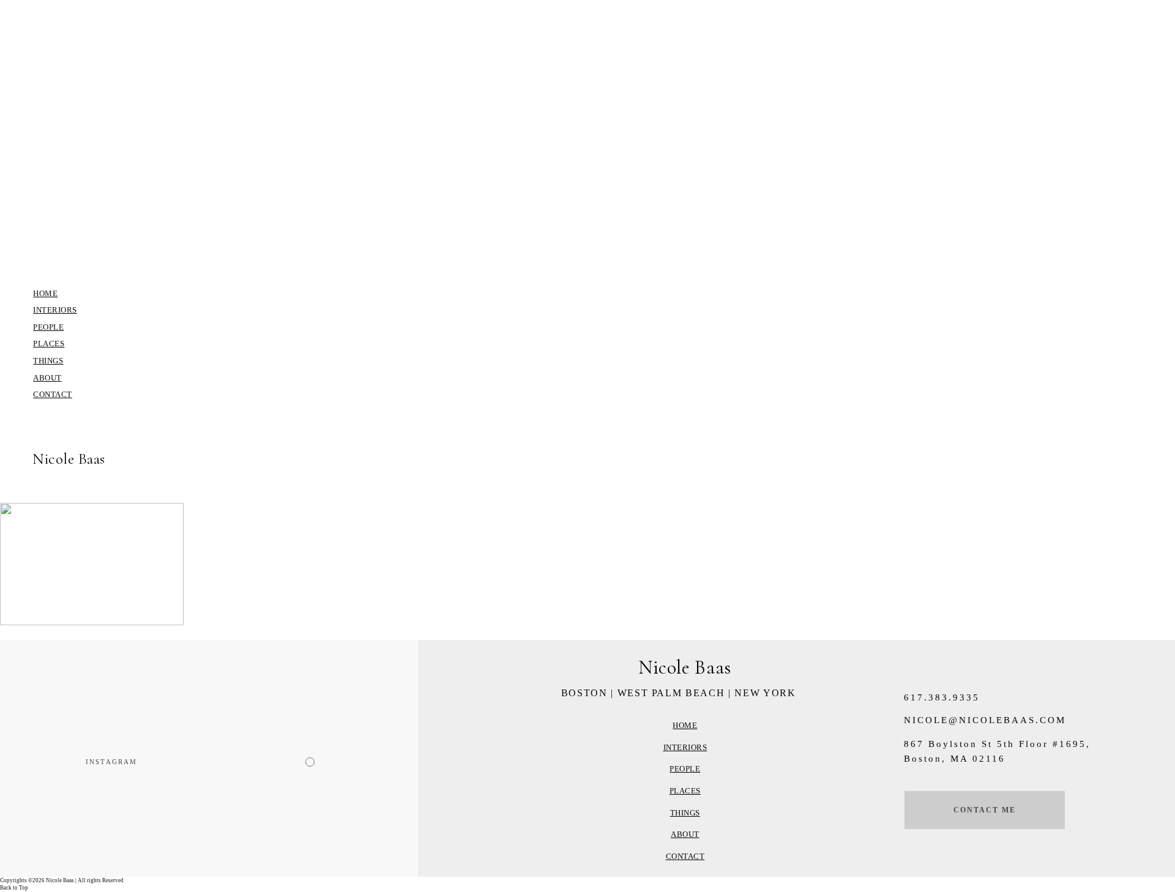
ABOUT (47, 378)
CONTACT (52, 394)
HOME (45, 293)
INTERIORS (55, 310)
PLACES (48, 344)
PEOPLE (48, 327)
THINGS (48, 361)
